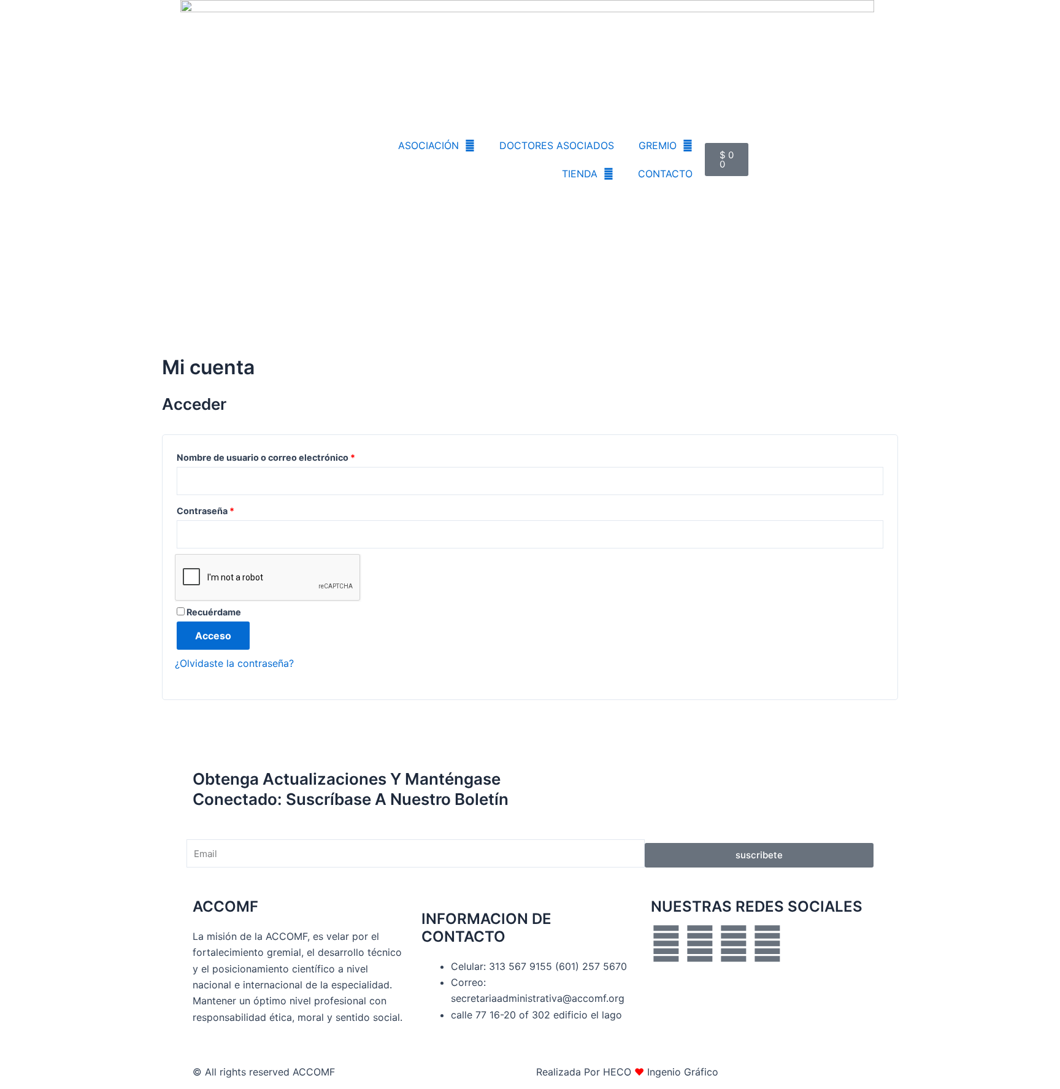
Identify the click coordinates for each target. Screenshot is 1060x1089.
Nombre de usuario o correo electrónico (290, 456)
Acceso (213, 635)
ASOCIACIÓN (428, 145)
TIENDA (579, 173)
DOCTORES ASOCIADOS (556, 145)
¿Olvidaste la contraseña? (234, 663)
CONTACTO (665, 173)
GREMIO (658, 145)
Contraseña (229, 509)
